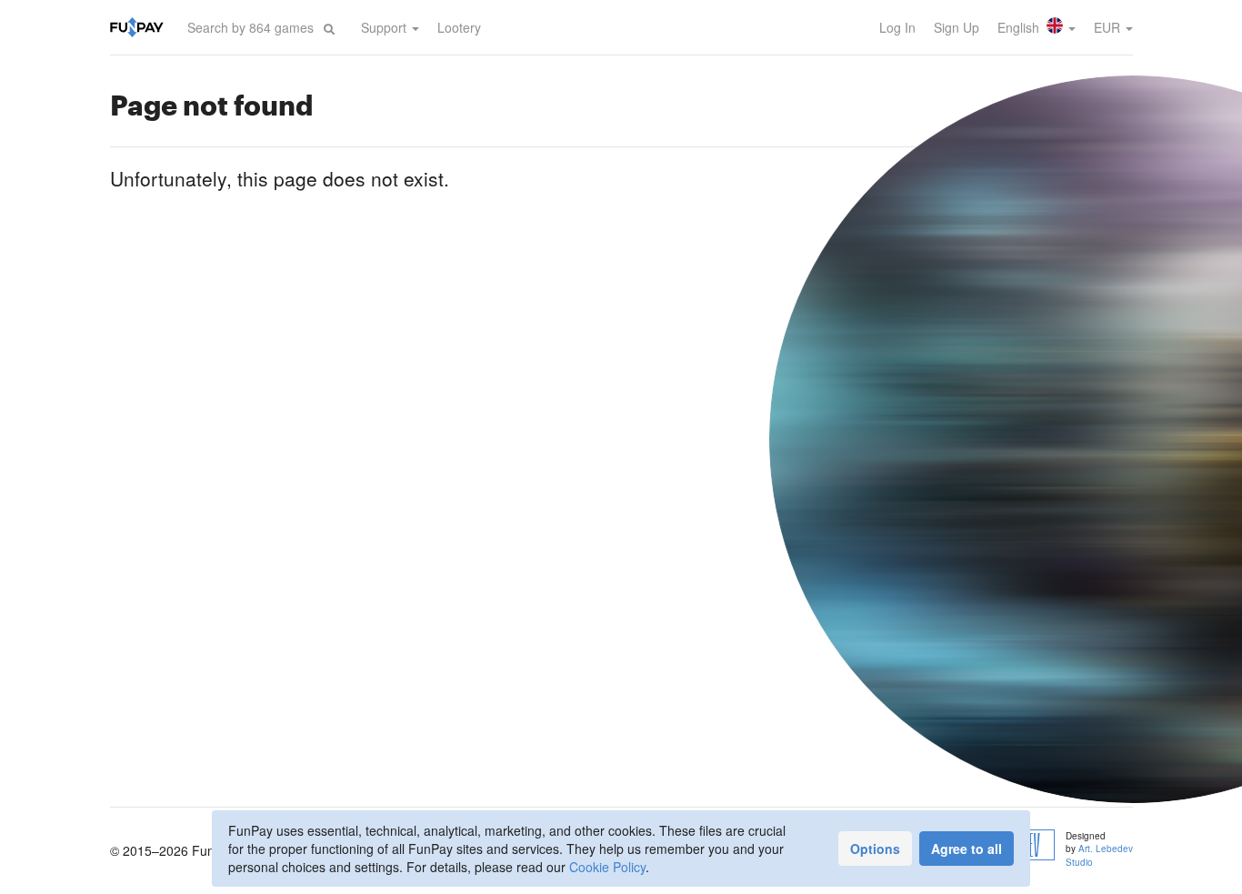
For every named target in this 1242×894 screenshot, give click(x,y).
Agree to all (966, 848)
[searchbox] (251, 27)
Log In (897, 27)
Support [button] (385, 27)
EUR (1109, 27)
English (1020, 27)
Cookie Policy (607, 867)
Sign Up (956, 27)
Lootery (459, 27)
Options (875, 848)
